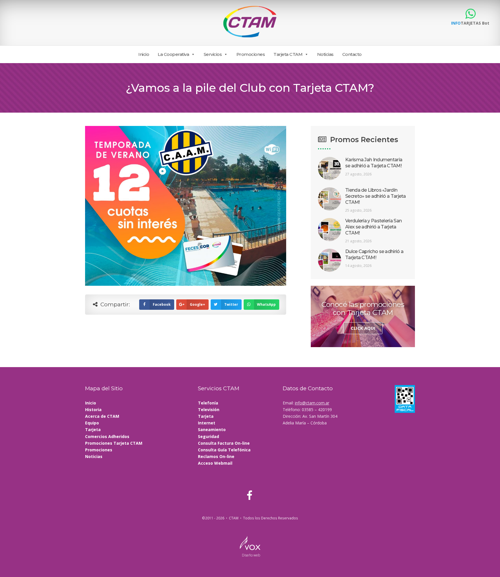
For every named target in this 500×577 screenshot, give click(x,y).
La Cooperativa (173, 54)
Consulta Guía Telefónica (224, 450)
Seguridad (208, 436)
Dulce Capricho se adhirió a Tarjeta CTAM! (374, 254)
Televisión (208, 409)
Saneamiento (212, 429)
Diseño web (251, 555)
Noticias (325, 54)
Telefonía (208, 403)
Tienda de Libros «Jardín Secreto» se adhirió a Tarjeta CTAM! (375, 196)
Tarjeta (93, 429)
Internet (206, 423)
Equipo (92, 423)
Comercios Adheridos (107, 436)
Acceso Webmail (215, 463)
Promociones (250, 54)
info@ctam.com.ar (312, 403)
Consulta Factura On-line (224, 443)
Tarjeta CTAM (287, 54)
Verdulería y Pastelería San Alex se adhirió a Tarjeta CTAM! (373, 227)
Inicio (143, 54)
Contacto (352, 54)
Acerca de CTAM (102, 416)
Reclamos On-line (216, 456)
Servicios (213, 54)
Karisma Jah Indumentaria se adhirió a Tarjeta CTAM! (373, 162)
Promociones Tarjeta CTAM (113, 443)
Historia (93, 409)
